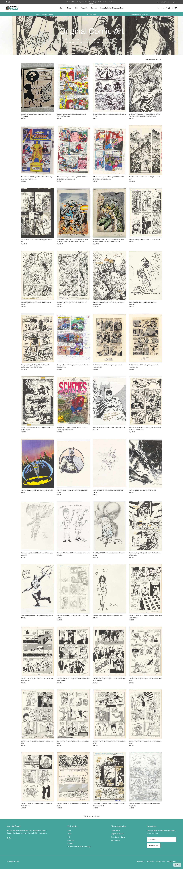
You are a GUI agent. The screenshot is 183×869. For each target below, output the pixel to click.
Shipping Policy (160, 861)
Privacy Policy (140, 861)
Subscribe (153, 845)
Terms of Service (171, 861)
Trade (69, 8)
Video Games (115, 840)
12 (92, 816)
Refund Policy (150, 861)
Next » (97, 816)
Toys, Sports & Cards (118, 837)
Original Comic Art (117, 834)
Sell (76, 8)
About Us (84, 8)
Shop (61, 8)
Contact (94, 8)
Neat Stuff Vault (15, 861)
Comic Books (115, 830)
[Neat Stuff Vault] (12, 8)
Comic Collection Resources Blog (111, 8)
